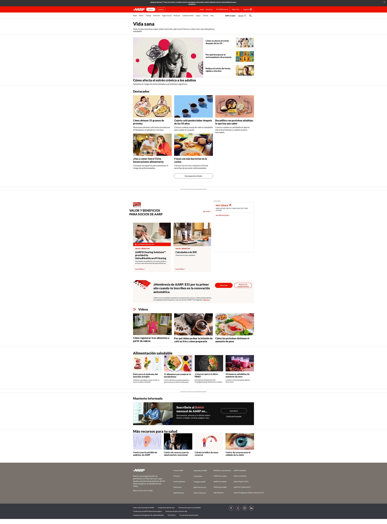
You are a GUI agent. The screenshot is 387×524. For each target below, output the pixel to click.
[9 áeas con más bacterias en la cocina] (193, 145)
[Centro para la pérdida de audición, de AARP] (147, 441)
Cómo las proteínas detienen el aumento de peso (232, 340)
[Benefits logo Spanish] (138, 207)
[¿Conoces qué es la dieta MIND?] (209, 363)
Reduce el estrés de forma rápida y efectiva (218, 69)
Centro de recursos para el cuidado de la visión (238, 453)
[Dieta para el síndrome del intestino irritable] (147, 363)
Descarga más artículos (193, 176)
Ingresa (246, 9)
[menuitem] (135, 17)
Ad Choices (172, 515)
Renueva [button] (161, 9)
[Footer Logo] (149, 470)
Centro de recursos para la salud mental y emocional (176, 453)
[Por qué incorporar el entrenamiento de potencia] (245, 56)
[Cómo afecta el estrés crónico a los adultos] (168, 57)
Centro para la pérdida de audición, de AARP (145, 453)
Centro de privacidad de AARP (143, 507)
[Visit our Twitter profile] (237, 508)
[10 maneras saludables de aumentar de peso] (240, 363)
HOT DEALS (222, 205)
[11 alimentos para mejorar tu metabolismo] (178, 363)
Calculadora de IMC (186, 252)
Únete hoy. (206, 300)
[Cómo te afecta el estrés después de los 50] (245, 42)
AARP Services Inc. (200, 487)
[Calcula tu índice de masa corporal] (209, 441)
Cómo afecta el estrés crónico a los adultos (164, 80)
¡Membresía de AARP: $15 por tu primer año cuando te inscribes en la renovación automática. (181, 288)
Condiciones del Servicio (166, 507)
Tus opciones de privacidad (188, 515)
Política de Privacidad (233, 416)
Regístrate (235, 9)
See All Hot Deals (222, 215)
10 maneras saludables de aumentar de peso (238, 375)
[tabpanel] (239, 16)
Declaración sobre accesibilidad (189, 507)
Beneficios (209, 9)
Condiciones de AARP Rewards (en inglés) (147, 511)
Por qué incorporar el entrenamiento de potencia (218, 55)
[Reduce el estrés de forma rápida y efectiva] (245, 70)
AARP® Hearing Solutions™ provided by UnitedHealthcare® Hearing (150, 255)
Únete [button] (151, 9)
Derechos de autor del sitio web (176, 511)
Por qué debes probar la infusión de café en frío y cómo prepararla (193, 340)
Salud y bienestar (142, 248)
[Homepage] (139, 9)
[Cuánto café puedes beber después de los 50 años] (193, 106)
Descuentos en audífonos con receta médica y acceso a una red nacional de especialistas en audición (150, 262)
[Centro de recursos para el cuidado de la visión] (240, 441)
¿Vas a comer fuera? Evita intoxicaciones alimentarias (148, 160)
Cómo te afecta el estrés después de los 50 (217, 42)
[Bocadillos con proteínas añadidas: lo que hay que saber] (234, 106)
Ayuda (202, 9)
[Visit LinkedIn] (251, 508)
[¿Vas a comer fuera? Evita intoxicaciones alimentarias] (152, 145)
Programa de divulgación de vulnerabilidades (148, 515)
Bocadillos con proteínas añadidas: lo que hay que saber (234, 122)
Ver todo (206, 211)
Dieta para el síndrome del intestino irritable (145, 375)
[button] (250, 16)
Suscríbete (234, 411)
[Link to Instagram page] (244, 508)
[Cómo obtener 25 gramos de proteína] (152, 106)
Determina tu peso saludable (185, 255)
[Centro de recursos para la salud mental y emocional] (178, 441)
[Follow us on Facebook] (231, 508)
